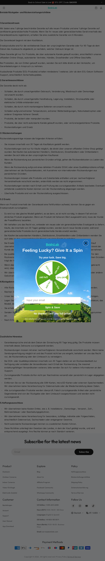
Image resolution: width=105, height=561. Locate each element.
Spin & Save (52, 307)
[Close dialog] (85, 243)
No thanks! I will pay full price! (52, 313)
